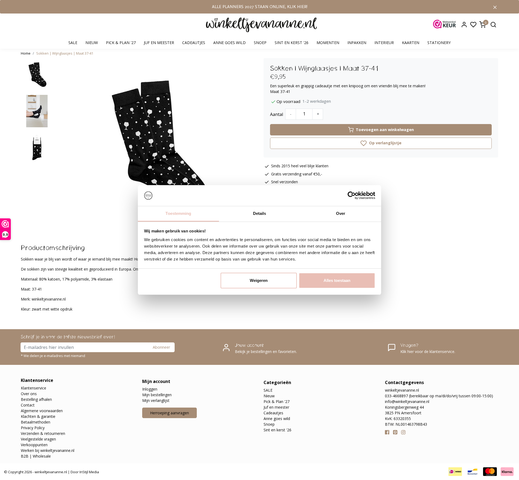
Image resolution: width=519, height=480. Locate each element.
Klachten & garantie (38, 416)
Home (26, 53)
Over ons (29, 393)
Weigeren (259, 280)
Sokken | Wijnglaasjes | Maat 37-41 (64, 53)
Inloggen (149, 389)
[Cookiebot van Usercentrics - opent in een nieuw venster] (351, 196)
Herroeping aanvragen (169, 412)
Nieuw (91, 42)
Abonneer (161, 347)
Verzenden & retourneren (43, 433)
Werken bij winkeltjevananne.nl (47, 450)
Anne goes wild (229, 42)
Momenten (328, 42)
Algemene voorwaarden (42, 410)
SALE (72, 42)
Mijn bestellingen (157, 394)
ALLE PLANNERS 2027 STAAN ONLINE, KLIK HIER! (259, 6)
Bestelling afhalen (36, 399)
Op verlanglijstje (384, 142)
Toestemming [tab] (178, 213)
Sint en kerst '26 (291, 42)
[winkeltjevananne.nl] (261, 25)
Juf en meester (159, 42)
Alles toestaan (337, 280)
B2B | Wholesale (36, 456)
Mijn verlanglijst (155, 400)
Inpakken (356, 42)
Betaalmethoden (35, 422)
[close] (495, 6)
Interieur (384, 42)
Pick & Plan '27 (121, 42)
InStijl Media (89, 471)
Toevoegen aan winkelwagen (385, 129)
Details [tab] (259, 213)
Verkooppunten (34, 444)
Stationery (439, 42)
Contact (28, 405)
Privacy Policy (33, 427)
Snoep (260, 42)
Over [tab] (340, 213)
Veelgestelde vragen (38, 439)
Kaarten (410, 42)
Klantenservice (33, 388)
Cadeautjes (193, 42)
